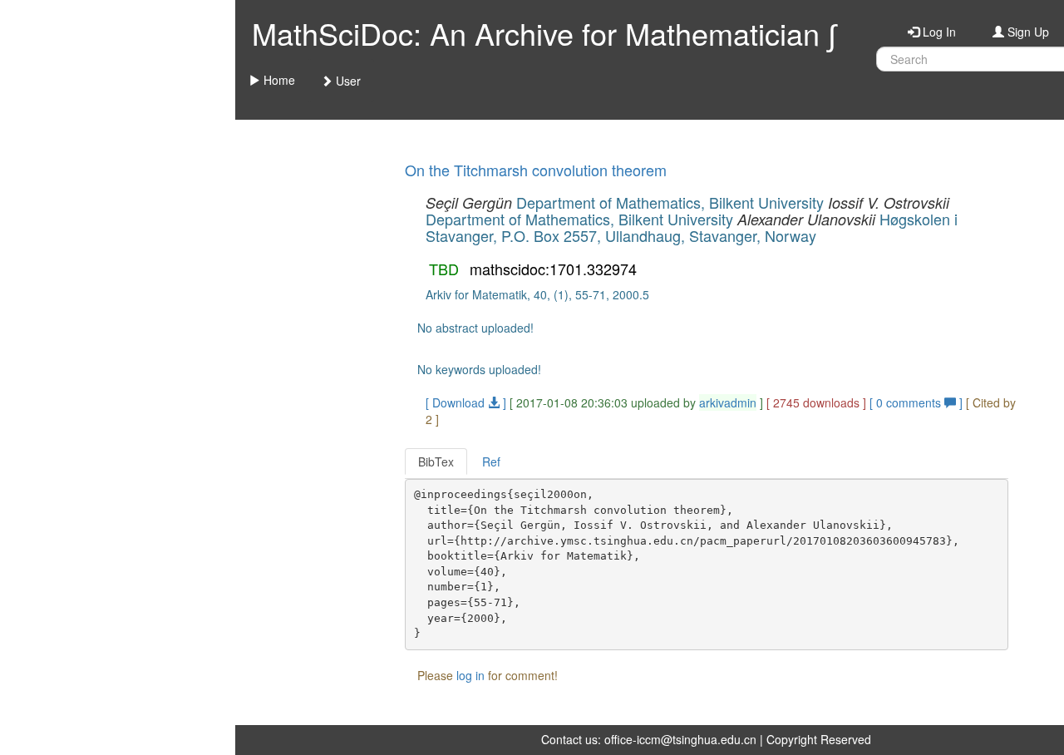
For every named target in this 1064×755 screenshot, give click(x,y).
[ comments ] (917, 402)
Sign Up (1026, 31)
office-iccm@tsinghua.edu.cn (680, 739)
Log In (937, 31)
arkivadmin (727, 402)
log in (470, 675)
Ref (491, 461)
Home (277, 80)
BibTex (436, 461)
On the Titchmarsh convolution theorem (536, 169)
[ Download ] (466, 402)
